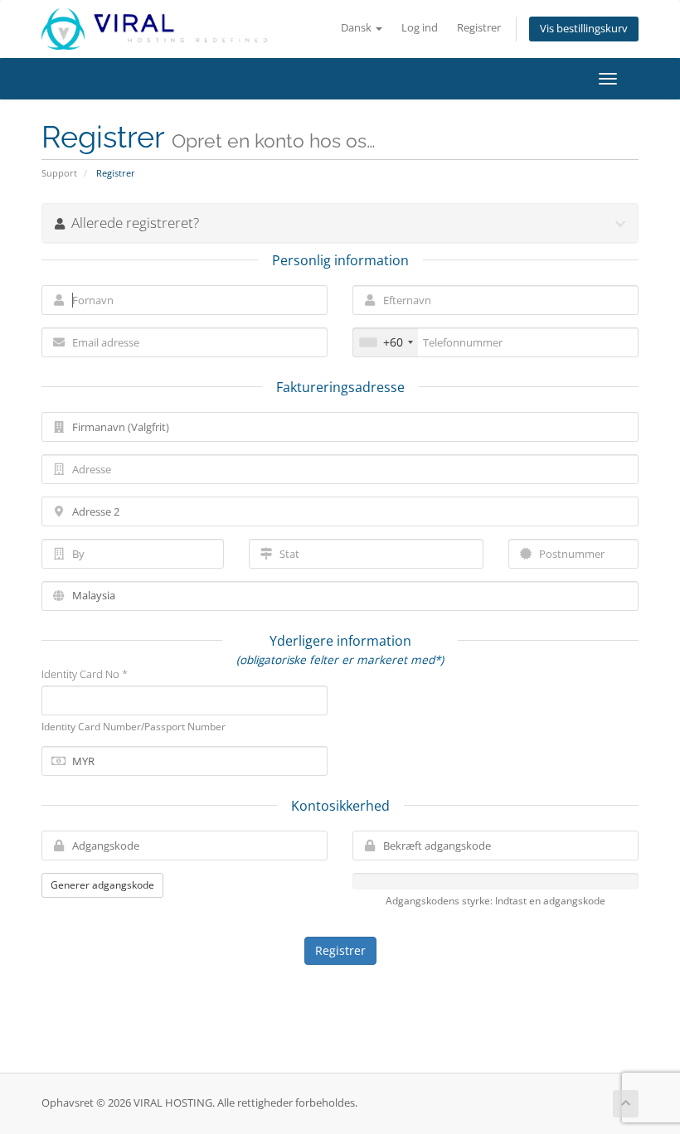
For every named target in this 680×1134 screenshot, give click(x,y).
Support (59, 173)
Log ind (419, 28)
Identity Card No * (84, 673)
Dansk (357, 28)
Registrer (479, 28)
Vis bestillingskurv (584, 29)
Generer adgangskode (102, 885)
